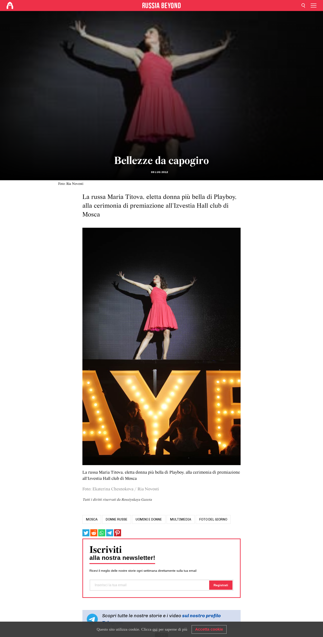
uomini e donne (149, 519)
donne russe (116, 519)
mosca (92, 519)
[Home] (10, 5)
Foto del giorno (213, 519)
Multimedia (180, 519)
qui (155, 629)
